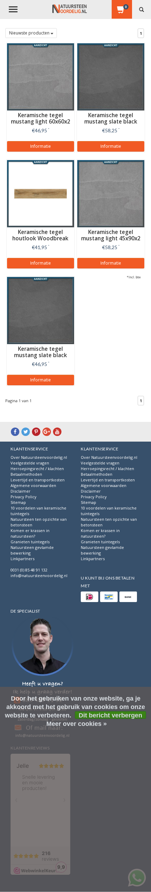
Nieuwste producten (30, 33)
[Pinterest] (36, 431)
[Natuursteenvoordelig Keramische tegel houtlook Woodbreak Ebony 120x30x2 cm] (40, 193)
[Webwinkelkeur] (42, 678)
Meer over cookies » (76, 723)
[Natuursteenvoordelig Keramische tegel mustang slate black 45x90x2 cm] (110, 76)
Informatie (40, 146)
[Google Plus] (46, 431)
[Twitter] (25, 431)
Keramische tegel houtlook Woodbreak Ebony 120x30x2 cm (40, 238)
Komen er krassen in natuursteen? (30, 533)
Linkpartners (22, 558)
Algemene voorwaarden (33, 485)
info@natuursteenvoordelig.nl (39, 575)
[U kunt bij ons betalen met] (89, 596)
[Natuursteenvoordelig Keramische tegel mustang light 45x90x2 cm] (110, 193)
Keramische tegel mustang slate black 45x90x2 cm (110, 122)
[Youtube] (57, 431)
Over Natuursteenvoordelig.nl (39, 457)
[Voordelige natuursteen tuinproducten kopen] (69, 9)
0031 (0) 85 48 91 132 (29, 569)
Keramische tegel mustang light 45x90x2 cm (110, 238)
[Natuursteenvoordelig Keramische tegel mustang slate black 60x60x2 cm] (40, 309)
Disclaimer (21, 491)
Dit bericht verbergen (110, 715)
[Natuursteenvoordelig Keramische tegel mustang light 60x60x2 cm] (40, 76)
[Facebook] (15, 431)
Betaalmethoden (26, 474)
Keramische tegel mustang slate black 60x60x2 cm (40, 355)
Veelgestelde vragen (30, 463)
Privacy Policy (24, 496)
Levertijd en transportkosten (38, 479)
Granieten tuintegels (30, 541)
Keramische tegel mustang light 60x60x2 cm (40, 122)
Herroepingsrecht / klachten (37, 468)
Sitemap (18, 502)
